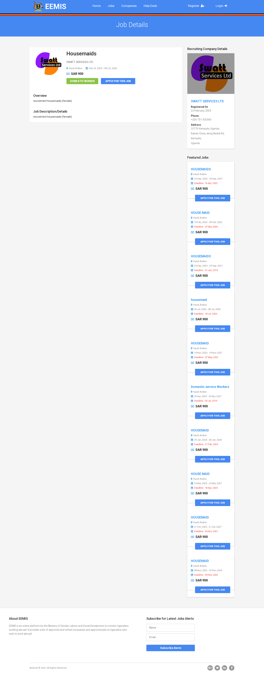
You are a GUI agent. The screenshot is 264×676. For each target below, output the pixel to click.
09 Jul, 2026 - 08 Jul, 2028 (207, 309)
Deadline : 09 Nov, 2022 (206, 575)
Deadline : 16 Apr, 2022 (206, 183)
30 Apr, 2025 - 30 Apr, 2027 (207, 396)
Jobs (111, 6)
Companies (129, 6)
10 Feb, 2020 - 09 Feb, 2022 (208, 222)
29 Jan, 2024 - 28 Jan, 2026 (208, 440)
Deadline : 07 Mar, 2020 (206, 227)
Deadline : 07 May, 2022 (206, 357)
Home (96, 6)
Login (219, 6)
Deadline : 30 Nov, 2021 (206, 531)
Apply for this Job (118, 81)
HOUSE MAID (200, 213)
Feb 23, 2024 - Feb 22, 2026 (103, 68)
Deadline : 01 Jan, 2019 (206, 270)
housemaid (199, 300)
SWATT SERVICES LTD (207, 101)
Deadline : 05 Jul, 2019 (205, 401)
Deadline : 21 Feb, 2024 (206, 444)
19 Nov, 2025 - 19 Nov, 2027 (208, 353)
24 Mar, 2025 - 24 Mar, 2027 (208, 483)
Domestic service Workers (210, 387)
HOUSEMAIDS (201, 169)
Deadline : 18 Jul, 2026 (205, 314)
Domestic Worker (82, 81)
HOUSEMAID (200, 343)
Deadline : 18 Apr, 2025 (206, 488)
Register (194, 6)
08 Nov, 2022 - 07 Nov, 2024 (208, 570)
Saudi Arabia (75, 68)
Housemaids (81, 53)
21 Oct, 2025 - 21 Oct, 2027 (207, 527)
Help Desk (150, 6)
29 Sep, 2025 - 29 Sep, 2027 (208, 178)
